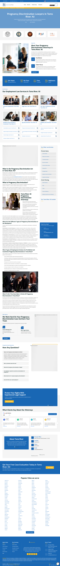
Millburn (33, 480)
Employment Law (12, 7)
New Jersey (7, 7)
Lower (19, 517)
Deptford (6, 507)
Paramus (33, 511)
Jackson (19, 498)
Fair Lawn (6, 522)
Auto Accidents (44, 153)
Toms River (47, 500)
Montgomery (34, 487)
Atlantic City (6, 480)
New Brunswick (34, 498)
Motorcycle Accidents (45, 156)
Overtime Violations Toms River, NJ (8, 138)
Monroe (33, 483)
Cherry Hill (6, 500)
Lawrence (19, 507)
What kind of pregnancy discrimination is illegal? (13, 367)
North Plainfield (34, 504)
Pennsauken (34, 518)
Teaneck (46, 498)
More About (35, 72)
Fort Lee (6, 524)
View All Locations (30, 532)
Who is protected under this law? (10, 363)
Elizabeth (6, 515)
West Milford (47, 515)
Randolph (33, 529)
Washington (47, 511)
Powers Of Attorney (45, 191)
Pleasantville (34, 525)
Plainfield (33, 522)
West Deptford (47, 514)
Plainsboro (33, 524)
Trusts (43, 188)
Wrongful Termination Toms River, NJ (46, 132)
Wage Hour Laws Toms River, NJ (29, 106)
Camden (6, 497)
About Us (28, 4)
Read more (5, 426)
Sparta (46, 494)
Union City (47, 504)
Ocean (33, 507)
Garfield (6, 529)
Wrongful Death (44, 171)
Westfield (46, 521)
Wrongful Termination (15, 548)
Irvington (19, 497)
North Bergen (34, 501)
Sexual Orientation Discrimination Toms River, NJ (29, 132)
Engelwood (6, 518)
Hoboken (19, 494)
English (52, 5)
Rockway (46, 483)
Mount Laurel (34, 494)
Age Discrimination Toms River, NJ (29, 122)
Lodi (19, 514)
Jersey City (20, 501)
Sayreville (46, 487)
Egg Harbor (6, 514)
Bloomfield (6, 490)
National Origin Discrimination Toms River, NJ (10, 131)
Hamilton (19, 484)
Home (25, 4)
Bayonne (6, 483)
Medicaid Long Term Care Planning (47, 194)
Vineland (46, 507)
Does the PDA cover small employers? (11, 379)
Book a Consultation (9, 401)
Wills (43, 185)
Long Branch (20, 515)
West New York (47, 517)
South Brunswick (48, 491)
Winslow (46, 524)
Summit (46, 497)
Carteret (6, 498)
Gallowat (6, 528)
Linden (19, 508)
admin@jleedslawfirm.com (48, 232)
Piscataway (33, 521)
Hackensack (20, 483)
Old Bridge (33, 508)
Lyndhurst (19, 518)
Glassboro (19, 480)
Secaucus (46, 490)
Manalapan (20, 521)
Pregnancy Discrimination (20, 7)
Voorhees (46, 508)
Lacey (19, 504)
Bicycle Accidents (45, 162)
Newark (33, 500)
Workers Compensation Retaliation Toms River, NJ (47, 129)
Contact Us (40, 4)
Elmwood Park (7, 517)
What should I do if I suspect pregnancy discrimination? (14, 375)
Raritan (46, 480)
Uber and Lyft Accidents (46, 165)
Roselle (46, 484)
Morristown (33, 493)
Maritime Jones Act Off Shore (46, 174)
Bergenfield (6, 486)
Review (13, 551)
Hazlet (19, 490)
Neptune (33, 497)
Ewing (6, 521)
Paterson (33, 515)
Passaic (33, 514)
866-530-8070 (36, 445)
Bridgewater (6, 494)
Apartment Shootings (45, 177)
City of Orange (7, 501)
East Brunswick (7, 508)
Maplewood (20, 525)
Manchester (20, 522)
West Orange (47, 518)
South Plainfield (47, 493)
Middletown (20, 529)
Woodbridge (47, 525)
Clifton (6, 504)
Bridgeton (6, 493)
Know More (6, 338)
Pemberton (33, 517)
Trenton (46, 501)
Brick (5, 491)
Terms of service (5, 546)
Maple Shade (20, 524)
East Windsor (7, 511)
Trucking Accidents (45, 159)
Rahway (33, 528)
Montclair (33, 486)
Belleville (6, 484)
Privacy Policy (5, 548)
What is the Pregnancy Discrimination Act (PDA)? (13, 352)
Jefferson (19, 500)
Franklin (6, 525)
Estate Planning (44, 182)
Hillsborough (20, 491)
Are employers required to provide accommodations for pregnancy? (14, 372)
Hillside (19, 493)
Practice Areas (34, 4)
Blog (3, 553)
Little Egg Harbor (21, 511)
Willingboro (47, 522)
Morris (33, 491)
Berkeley (6, 487)
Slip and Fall (44, 168)
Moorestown (34, 490)
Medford (19, 528)
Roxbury (46, 486)
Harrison (19, 487)
